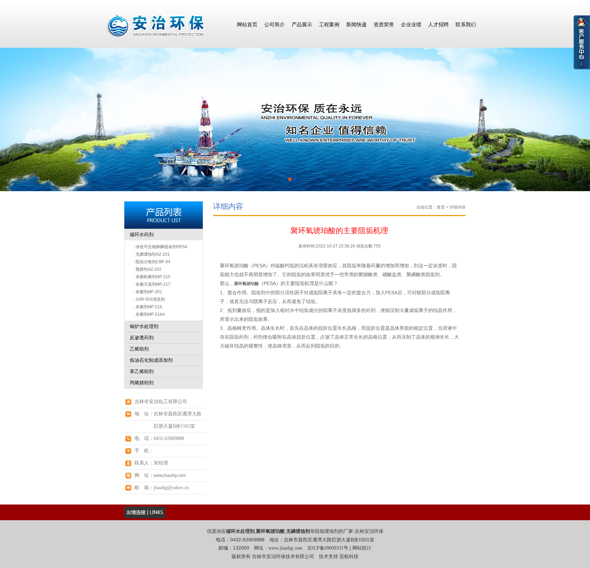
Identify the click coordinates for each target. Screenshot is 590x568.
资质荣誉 (384, 24)
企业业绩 (411, 24)
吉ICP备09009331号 (327, 548)
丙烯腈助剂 (142, 382)
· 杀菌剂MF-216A (149, 314)
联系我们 (465, 24)
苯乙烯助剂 (142, 371)
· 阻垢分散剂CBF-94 (151, 261)
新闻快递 (356, 24)
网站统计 (361, 548)
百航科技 (349, 556)
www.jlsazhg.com (170, 475)
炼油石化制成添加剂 (151, 360)
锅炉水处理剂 (144, 326)
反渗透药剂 (142, 337)
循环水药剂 (142, 234)
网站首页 (247, 24)
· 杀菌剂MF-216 (147, 306)
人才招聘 (438, 24)
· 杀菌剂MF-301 (147, 291)
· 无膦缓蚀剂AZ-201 (151, 254)
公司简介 (274, 24)
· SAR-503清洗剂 (149, 299)
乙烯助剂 (139, 349)
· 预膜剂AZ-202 (147, 269)
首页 (441, 207)
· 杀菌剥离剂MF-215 (151, 276)
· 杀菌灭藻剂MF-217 (151, 284)
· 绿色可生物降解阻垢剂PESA (160, 246)
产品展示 (302, 24)
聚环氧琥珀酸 (246, 283)
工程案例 (329, 24)
